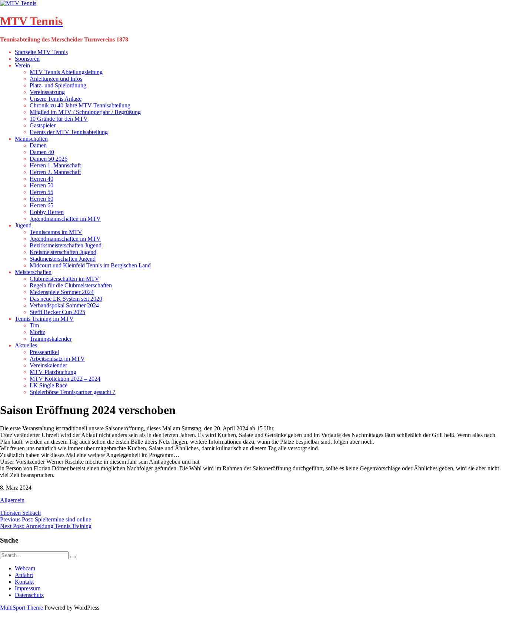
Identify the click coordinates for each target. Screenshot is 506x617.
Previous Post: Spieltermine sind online (45, 519)
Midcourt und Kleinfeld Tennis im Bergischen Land (90, 265)
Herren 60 (41, 199)
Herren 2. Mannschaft (55, 172)
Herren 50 (41, 185)
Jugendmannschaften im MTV (65, 219)
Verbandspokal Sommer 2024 (64, 305)
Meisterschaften (33, 272)
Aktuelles (26, 345)
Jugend (23, 225)
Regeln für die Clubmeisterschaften (71, 285)
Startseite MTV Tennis (41, 52)
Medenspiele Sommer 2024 (62, 292)
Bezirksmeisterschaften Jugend (65, 245)
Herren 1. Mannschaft (55, 165)
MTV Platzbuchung (53, 372)
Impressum (27, 588)
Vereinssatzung (47, 92)
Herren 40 (41, 179)
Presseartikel (44, 352)
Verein (22, 65)
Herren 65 (41, 205)
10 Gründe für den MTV (59, 119)
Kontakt (24, 581)
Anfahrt (24, 575)
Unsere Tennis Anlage (55, 99)
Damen (38, 145)
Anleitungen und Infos (56, 79)
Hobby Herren (47, 212)
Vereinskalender (48, 365)
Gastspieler (43, 125)
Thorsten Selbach (20, 513)
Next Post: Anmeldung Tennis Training (45, 526)
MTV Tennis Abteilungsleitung (66, 72)
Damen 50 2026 (48, 159)
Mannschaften (31, 139)
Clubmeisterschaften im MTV (64, 279)
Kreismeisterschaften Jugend (63, 252)
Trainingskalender (50, 339)
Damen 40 (42, 152)
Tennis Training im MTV (44, 319)
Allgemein (12, 500)
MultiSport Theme (22, 607)
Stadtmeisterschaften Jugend (63, 259)
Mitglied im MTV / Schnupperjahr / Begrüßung (85, 112)
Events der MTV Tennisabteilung (69, 132)
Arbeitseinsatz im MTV (57, 359)
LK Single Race (48, 385)
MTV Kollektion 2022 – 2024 (65, 379)
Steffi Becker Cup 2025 (57, 312)
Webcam (25, 568)
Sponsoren (27, 59)
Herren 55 (41, 192)
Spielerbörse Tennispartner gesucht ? (72, 392)
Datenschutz (29, 595)
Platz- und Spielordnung (58, 85)
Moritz (37, 332)
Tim (34, 325)
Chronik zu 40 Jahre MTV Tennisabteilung (80, 105)
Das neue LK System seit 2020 (66, 299)
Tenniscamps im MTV (56, 232)
